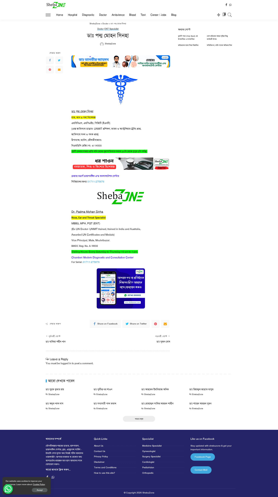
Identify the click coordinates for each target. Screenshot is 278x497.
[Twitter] (59, 60)
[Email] (59, 69)
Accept (40, 490)
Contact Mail (201, 469)
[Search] (229, 15)
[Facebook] (50, 60)
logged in (66, 363)
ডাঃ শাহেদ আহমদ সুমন (200, 403)
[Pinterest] (50, 69)
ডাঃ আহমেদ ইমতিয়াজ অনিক (155, 389)
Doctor (100, 29)
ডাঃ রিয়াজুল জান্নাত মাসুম (201, 389)
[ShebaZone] (56, 5)
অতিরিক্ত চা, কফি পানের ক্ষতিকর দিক (219, 45)
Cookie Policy (39, 484)
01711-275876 (96, 181)
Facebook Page (203, 456)
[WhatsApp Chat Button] (8, 489)
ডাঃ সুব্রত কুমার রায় (55, 389)
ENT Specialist (111, 29)
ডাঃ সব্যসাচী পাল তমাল (105, 403)
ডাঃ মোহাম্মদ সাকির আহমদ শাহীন (157, 403)
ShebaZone (110, 44)
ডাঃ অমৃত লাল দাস (54, 403)
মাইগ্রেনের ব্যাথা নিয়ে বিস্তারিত (188, 45)
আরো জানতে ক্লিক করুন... (58, 469)
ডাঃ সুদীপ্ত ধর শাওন (103, 389)
